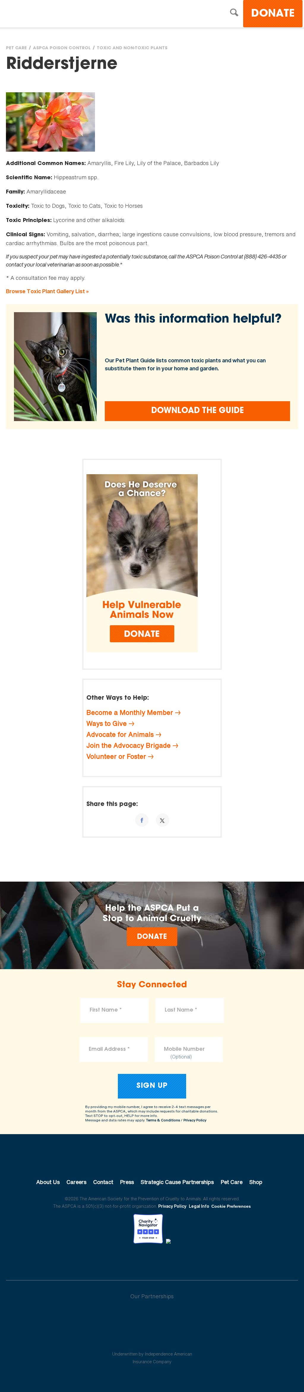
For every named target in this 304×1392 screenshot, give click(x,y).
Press (127, 1182)
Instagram (167, 1260)
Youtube (152, 1260)
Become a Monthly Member (129, 712)
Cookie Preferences (231, 1206)
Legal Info (199, 1206)
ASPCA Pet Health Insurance (152, 1340)
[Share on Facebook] (141, 820)
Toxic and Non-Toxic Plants (132, 48)
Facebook (121, 1260)
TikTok (183, 1260)
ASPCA (152, 1162)
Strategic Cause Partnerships (177, 1182)
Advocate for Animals (120, 734)
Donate (272, 14)
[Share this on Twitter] (162, 820)
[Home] (58, 14)
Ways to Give (106, 723)
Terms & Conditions (163, 1120)
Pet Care (16, 48)
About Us (48, 1182)
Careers (76, 1182)
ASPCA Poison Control (62, 48)
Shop (255, 1182)
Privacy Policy (194, 1120)
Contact (103, 1182)
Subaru (152, 1315)
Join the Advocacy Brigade (128, 745)
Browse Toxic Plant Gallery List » (47, 291)
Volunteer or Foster (116, 756)
